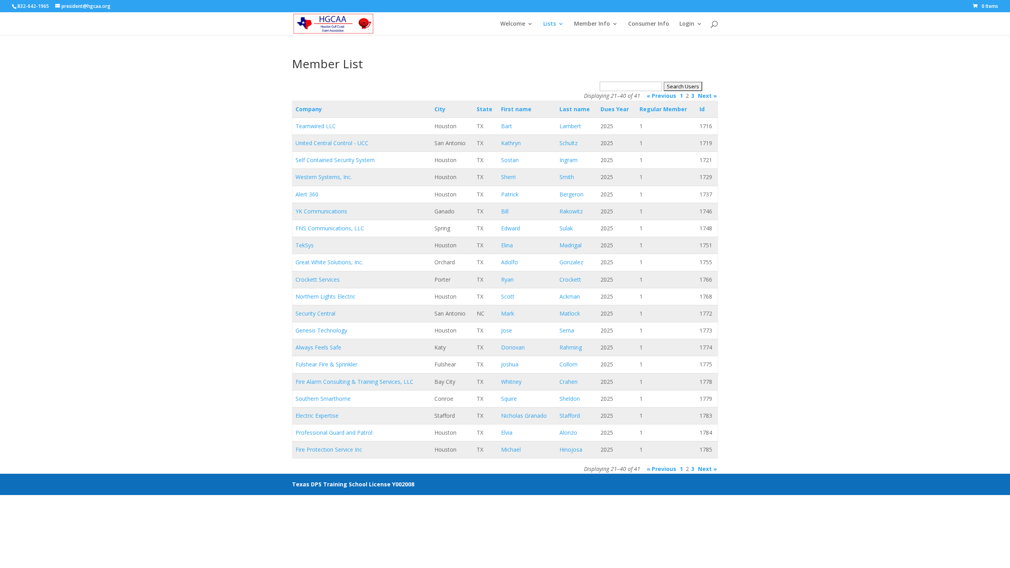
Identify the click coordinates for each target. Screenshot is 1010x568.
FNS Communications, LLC (330, 228)
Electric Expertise (317, 415)
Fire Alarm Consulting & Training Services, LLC (354, 381)
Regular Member (663, 109)
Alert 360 (307, 194)
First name (516, 109)
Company (309, 109)
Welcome (512, 24)
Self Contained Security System (335, 160)
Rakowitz (571, 211)
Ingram (568, 160)
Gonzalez (571, 262)
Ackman (569, 296)
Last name (574, 109)
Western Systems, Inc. (324, 177)
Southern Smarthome (323, 398)
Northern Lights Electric (325, 296)
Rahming (570, 347)
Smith (566, 177)
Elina (507, 245)
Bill (505, 211)
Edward (510, 228)
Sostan (510, 160)
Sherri (508, 177)
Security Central (315, 313)
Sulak (566, 228)
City (439, 109)
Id (702, 109)
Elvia (506, 432)
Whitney (511, 381)
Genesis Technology (321, 330)
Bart (506, 126)
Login (686, 24)
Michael (511, 449)
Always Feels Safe (318, 347)
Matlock (569, 313)
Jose (506, 330)
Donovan (513, 347)
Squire (509, 398)
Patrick (509, 194)
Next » (707, 95)
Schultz (568, 143)
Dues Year (614, 109)
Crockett (570, 279)
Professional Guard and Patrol (334, 432)
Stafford (569, 415)
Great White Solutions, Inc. (329, 262)
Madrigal (570, 245)
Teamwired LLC (316, 126)
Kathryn (511, 143)
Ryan (507, 279)
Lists (549, 24)
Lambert (570, 126)
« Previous (661, 95)
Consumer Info (648, 24)
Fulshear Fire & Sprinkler (326, 364)
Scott (507, 296)
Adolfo (509, 262)
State (484, 109)
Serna (566, 330)
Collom (568, 364)
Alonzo (568, 432)
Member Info (592, 24)
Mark (507, 313)
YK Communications (321, 211)
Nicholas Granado (524, 415)
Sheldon (569, 398)
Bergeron (571, 194)
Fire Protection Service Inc (329, 449)
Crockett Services (318, 279)
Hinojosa (570, 449)
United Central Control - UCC (332, 143)
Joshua (509, 364)
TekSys (305, 245)
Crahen (568, 381)
